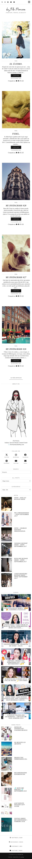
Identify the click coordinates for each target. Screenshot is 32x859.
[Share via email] (17, 81)
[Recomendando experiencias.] (6, 779)
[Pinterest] (8, 2)
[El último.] (16, 39)
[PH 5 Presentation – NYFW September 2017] (6, 519)
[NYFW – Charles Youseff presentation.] (6, 534)
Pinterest (16, 846)
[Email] (14, 2)
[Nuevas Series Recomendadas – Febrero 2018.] (6, 825)
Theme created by (16, 857)
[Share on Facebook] (19, 81)
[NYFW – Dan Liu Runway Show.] (6, 504)
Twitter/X (16, 837)
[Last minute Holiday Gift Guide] (6, 809)
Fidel (16, 60)
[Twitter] (2, 2)
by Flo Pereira (16, 9)
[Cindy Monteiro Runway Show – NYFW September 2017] (6, 580)
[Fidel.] (16, 109)
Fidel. (16, 134)
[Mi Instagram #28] (16, 181)
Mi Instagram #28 (16, 205)
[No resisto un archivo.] (6, 749)
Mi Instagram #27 (16, 277)
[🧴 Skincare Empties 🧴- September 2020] (6, 794)
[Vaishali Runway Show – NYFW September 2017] (6, 550)
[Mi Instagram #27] (16, 253)
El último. (16, 64)
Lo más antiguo (16, 377)
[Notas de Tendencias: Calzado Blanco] (6, 733)
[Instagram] (5, 2)
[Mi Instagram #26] (16, 324)
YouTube (16, 850)
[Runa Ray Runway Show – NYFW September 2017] (6, 565)
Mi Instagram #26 (16, 349)
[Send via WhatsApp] (23, 81)
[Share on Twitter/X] (21, 81)
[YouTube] (11, 2)
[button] (30, 2)
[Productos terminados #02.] (6, 764)
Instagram (16, 842)
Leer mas (16, 75)
